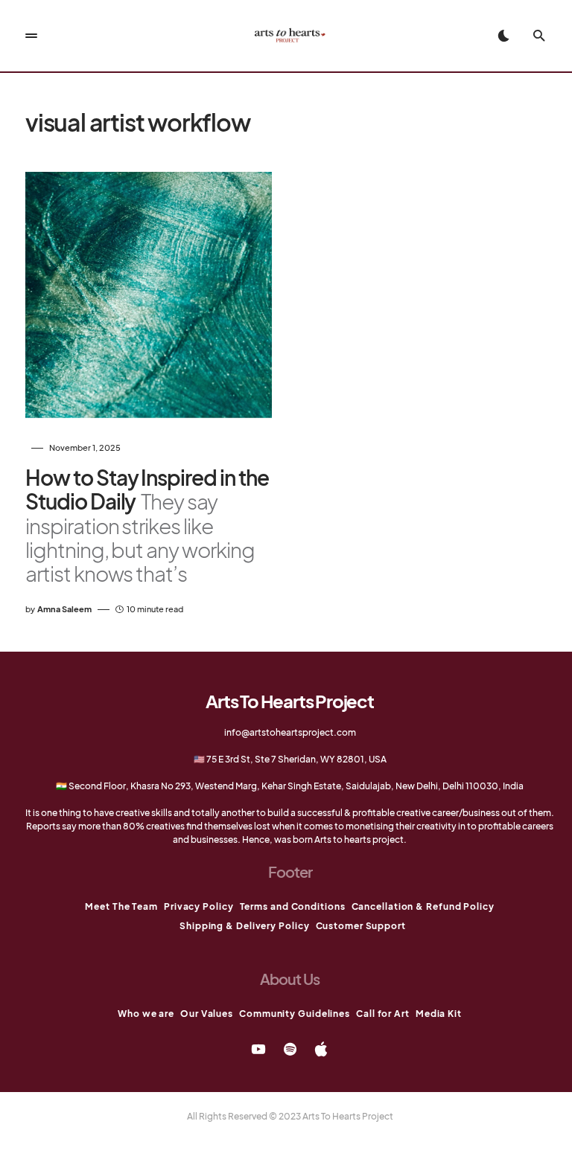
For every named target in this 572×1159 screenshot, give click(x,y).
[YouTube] (258, 1048)
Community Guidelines (294, 1013)
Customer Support (361, 925)
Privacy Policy (199, 906)
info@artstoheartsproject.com (290, 732)
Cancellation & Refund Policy (423, 906)
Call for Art (383, 1013)
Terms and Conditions (293, 906)
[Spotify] (290, 1048)
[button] (31, 36)
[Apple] (321, 1048)
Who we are (146, 1013)
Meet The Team (121, 906)
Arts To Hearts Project (290, 701)
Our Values (206, 1013)
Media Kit (439, 1013)
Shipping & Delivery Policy (244, 925)
